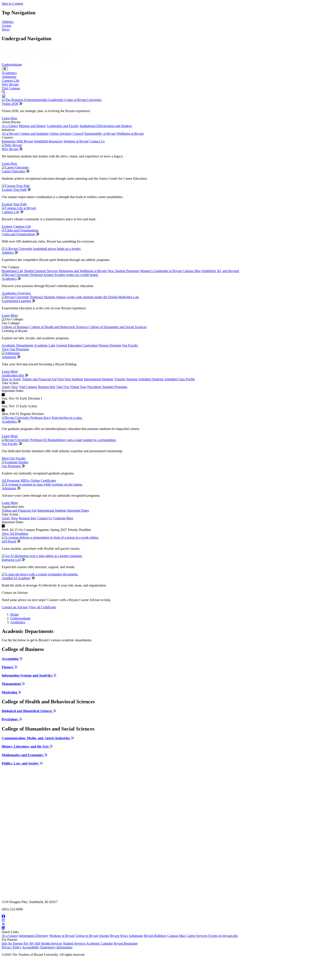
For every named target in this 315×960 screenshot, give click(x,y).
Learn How (9, 118)
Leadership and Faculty (63, 126)
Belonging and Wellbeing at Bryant (83, 271)
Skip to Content (12, 3)
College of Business (15, 327)
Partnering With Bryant (17, 141)
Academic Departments (17, 345)
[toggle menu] (5, 69)
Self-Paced (9, 541)
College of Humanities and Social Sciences (117, 327)
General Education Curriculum (77, 345)
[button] (4, 96)
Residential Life (12, 271)
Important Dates (78, 510)
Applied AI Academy (16, 578)
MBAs (25, 480)
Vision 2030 (10, 103)
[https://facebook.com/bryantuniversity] (157, 917)
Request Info (46, 387)
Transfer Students (126, 379)
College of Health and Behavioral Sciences (59, 327)
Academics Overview (16, 293)
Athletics (8, 22)
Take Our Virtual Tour (71, 387)
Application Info (13, 375)
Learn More (10, 315)
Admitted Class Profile (179, 379)
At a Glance (10, 126)
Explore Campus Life (16, 226)
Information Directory (33, 936)
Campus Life (10, 80)
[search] (157, 92)
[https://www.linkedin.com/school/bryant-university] (157, 928)
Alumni (104, 936)
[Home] (34, 60)
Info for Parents (12, 943)
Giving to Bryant (86, 936)
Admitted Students (151, 379)
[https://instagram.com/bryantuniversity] (157, 920)
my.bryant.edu (228, 936)
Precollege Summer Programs (107, 387)
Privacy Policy (11, 947)
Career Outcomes (13, 171)
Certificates (48, 480)
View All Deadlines (15, 533)
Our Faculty (130, 345)
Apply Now (10, 387)
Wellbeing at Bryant (130, 133)
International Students (98, 379)
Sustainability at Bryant (100, 133)
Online (35, 480)
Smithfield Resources (48, 141)
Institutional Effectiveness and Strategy (106, 126)
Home (14, 614)
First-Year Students (70, 379)
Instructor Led (11, 559)
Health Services (51, 943)
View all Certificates (42, 607)
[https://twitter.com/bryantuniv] (157, 924)
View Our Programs (15, 349)
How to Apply (11, 379)
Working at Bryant (75, 141)
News (6, 29)
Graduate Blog (63, 518)
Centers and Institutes (34, 133)
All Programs (11, 480)
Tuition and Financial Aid (39, 379)
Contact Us (97, 141)
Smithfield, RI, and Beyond (220, 271)
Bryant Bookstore (126, 943)
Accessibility (30, 947)
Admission (9, 77)
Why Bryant (10, 84)
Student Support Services (41, 271)
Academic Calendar (99, 943)
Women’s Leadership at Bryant (161, 271)
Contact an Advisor (15, 607)
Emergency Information (56, 947)
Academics (9, 73)
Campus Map (192, 271)
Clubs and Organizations (18, 234)
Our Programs (11, 466)
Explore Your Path (14, 189)
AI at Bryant (10, 133)
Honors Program (110, 345)
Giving (6, 25)
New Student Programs (123, 271)
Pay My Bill (32, 943)
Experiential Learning (16, 301)
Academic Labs (44, 345)
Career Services (196, 936)
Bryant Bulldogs (155, 936)
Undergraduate (12, 64)
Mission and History (32, 126)
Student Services (74, 943)
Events (213, 936)
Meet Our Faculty (14, 458)
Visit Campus (11, 88)
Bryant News (119, 936)
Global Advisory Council (66, 133)
